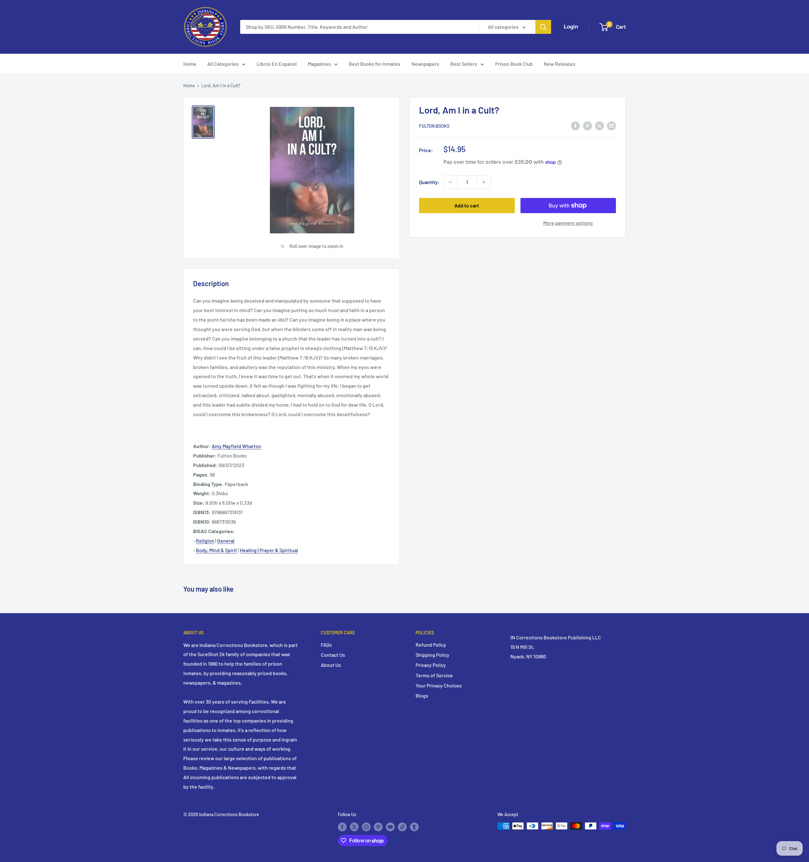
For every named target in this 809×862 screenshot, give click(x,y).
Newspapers (425, 64)
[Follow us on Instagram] (366, 826)
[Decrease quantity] (450, 182)
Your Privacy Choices (439, 685)
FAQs (326, 645)
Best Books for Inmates (374, 64)
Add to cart (466, 205)
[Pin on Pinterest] (587, 125)
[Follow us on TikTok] (402, 826)
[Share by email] (611, 125)
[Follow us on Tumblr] (414, 826)
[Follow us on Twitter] (354, 826)
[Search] (543, 27)
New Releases (559, 64)
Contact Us (333, 655)
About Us (331, 665)
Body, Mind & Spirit (216, 550)
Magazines (319, 64)
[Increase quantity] (483, 182)
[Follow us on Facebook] (342, 826)
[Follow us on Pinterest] (378, 826)
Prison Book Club (514, 64)
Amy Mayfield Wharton (236, 446)
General (225, 541)
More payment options (568, 223)
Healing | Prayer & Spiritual (269, 550)
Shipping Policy (432, 655)
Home (189, 64)
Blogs (422, 696)
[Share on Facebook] (575, 125)
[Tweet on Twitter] (599, 125)
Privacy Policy (431, 665)
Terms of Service (434, 675)
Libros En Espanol (277, 64)
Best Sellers (463, 64)
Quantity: (429, 182)
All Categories (223, 64)
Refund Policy (431, 645)
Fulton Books (434, 126)
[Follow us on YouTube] (390, 826)
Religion (205, 541)
